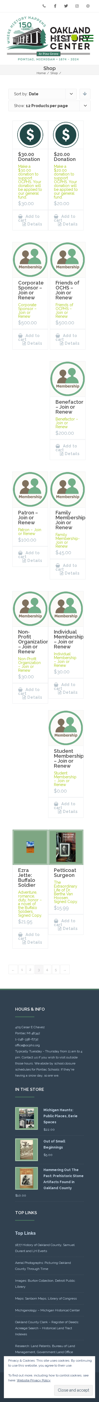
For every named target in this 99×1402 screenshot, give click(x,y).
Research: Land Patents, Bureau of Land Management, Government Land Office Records (45, 1352)
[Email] (88, 6)
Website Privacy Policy (34, 1380)
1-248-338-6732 (26, 1039)
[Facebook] (55, 6)
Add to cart (29, 218)
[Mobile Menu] (88, 38)
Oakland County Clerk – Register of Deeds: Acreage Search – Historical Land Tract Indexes (47, 1328)
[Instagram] (77, 6)
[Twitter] (66, 6)
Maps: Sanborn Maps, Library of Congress (46, 1298)
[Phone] (44, 6)
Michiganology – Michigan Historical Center (47, 1310)
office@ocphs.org (27, 1045)
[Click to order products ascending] (85, 93)
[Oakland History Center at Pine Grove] (50, 38)
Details (35, 224)
